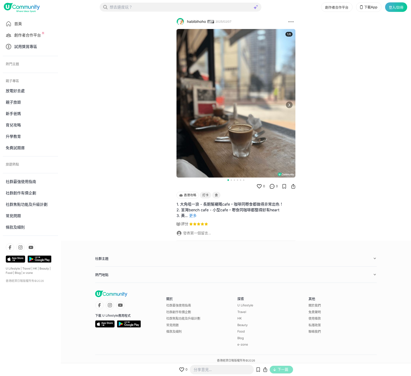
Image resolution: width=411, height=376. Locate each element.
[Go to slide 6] (243, 180)
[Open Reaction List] (291, 21)
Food (9, 273)
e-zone (28, 273)
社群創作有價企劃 (178, 312)
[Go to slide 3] (234, 180)
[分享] (293, 186)
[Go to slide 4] (237, 180)
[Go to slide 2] (231, 180)
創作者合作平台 (336, 7)
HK (35, 268)
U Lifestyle (13, 268)
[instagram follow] (20, 247)
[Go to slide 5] (240, 180)
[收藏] (284, 186)
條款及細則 (174, 331)
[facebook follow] (10, 247)
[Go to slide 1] (228, 180)
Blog (18, 273)
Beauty (44, 268)
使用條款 (314, 318)
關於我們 (314, 305)
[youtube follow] (31, 247)
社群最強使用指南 (178, 305)
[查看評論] (272, 186)
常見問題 (172, 325)
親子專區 (12, 81)
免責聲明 (314, 312)
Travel (26, 268)
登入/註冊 (396, 7)
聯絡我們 (314, 331)
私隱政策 (314, 325)
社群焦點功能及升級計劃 (183, 318)
